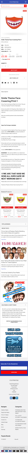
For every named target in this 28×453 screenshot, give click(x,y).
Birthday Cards (4, 417)
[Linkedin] (14, 82)
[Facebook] (2, 82)
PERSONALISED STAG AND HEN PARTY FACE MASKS (20, 411)
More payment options (14, 74)
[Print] (8, 82)
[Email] (5, 82)
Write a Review (4, 42)
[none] (14, 22)
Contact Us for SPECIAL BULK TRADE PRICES (14, 321)
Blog (2, 424)
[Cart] (26, 1)
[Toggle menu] (2, 2)
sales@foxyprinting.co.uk (19, 136)
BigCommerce (6, 449)
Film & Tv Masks (4, 414)
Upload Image (4, 422)
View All (16, 439)
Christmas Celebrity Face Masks (10, 272)
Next (26, 206)
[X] (11, 82)
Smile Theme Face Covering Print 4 (7, 210)
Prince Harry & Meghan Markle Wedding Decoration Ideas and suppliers (13, 232)
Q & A (2, 427)
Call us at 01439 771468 (14, 394)
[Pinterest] (17, 82)
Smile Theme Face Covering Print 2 (21, 210)
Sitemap (3, 429)
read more (3, 239)
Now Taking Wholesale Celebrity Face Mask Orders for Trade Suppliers (14, 261)
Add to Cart (7, 207)
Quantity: (4, 63)
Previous (1, 206)
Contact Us (3, 419)
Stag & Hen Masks (5, 412)
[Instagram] (17, 398)
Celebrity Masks (4, 410)
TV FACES (3, 439)
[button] (14, 78)
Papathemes (22, 449)
